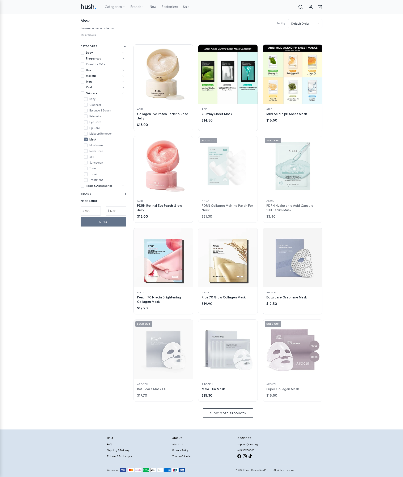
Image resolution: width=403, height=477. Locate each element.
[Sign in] (310, 7)
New (153, 7)
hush (88, 7)
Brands (135, 7)
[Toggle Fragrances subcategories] (123, 58)
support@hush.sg (247, 444)
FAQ (109, 444)
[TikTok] (250, 457)
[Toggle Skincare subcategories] (123, 93)
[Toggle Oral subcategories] (123, 87)
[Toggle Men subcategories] (123, 81)
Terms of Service (182, 456)
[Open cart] (319, 6)
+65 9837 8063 (245, 450)
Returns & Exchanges (119, 456)
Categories (113, 7)
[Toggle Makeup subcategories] (123, 75)
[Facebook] (239, 457)
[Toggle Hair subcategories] (123, 70)
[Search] (300, 7)
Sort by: (281, 23)
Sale (186, 7)
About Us (177, 444)
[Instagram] (245, 457)
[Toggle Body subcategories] (123, 52)
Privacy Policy (180, 450)
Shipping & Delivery (118, 450)
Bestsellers (169, 7)
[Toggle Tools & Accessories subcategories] (123, 185)
